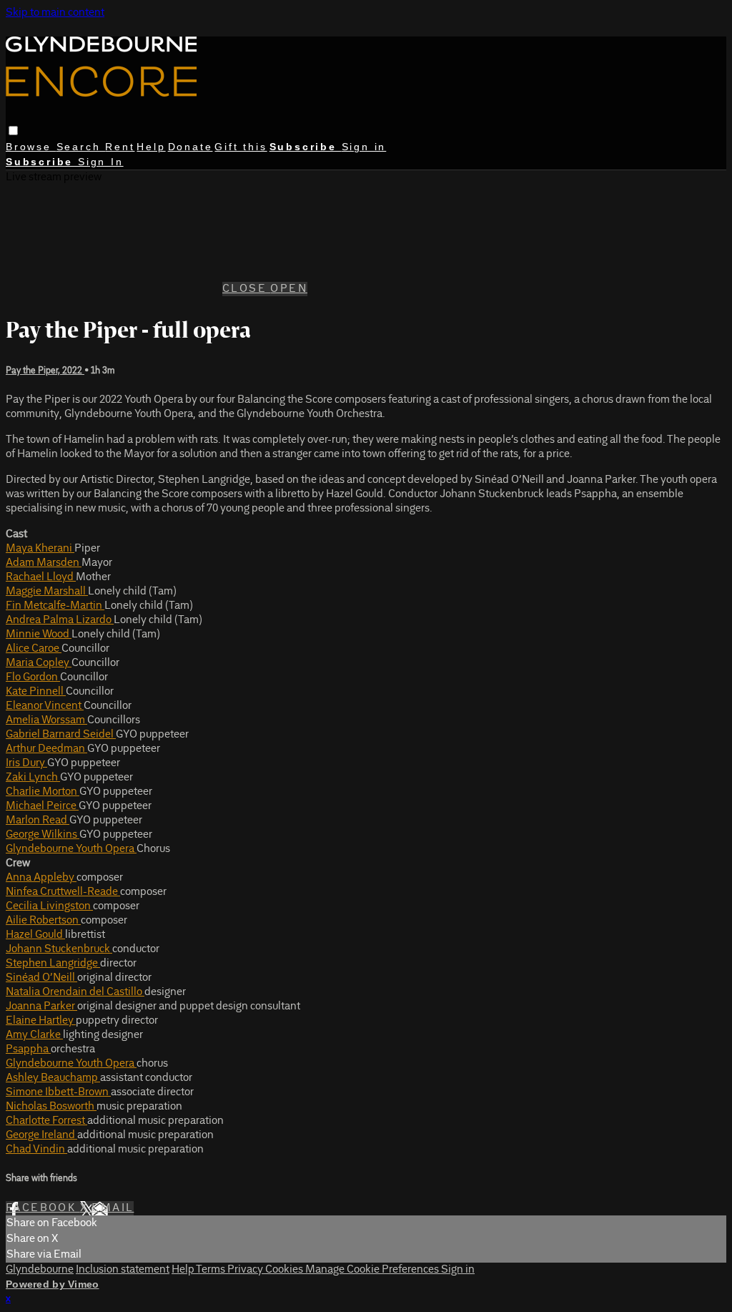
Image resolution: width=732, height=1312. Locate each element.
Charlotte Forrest (46, 1121)
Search (81, 146)
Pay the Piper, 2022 (45, 371)
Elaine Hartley (41, 1021)
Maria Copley (38, 663)
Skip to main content (55, 13)
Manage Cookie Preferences (373, 1270)
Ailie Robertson (43, 921)
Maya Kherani (40, 549)
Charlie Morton (42, 792)
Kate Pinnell (36, 692)
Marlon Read (37, 820)
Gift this (240, 146)
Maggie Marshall (47, 591)
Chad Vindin (36, 1149)
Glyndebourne (40, 1270)
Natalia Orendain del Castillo (75, 992)
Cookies (285, 1270)
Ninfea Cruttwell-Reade (63, 892)
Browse (31, 146)
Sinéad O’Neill (41, 978)
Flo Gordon (33, 677)
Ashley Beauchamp (53, 1078)
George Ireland (41, 1135)
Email (113, 1208)
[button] (13, 130)
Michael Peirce (42, 806)
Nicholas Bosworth (51, 1107)
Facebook (43, 1208)
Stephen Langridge (53, 963)
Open (288, 289)
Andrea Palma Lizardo (60, 620)
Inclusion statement (122, 1270)
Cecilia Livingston (49, 906)
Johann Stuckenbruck (59, 949)
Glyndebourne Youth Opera (71, 849)
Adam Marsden (43, 563)
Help (151, 146)
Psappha (28, 1049)
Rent (119, 146)
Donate (190, 146)
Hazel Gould (35, 935)
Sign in (364, 146)
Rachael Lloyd (41, 577)
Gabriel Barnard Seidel (61, 735)
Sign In (101, 161)
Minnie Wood (38, 634)
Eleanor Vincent (45, 706)
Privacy (246, 1270)
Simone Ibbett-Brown (58, 1092)
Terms (211, 1270)
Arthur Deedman (46, 749)
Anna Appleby (41, 878)
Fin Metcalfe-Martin (55, 606)
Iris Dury (26, 763)
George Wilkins (42, 835)
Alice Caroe (33, 649)
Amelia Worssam (46, 720)
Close (246, 289)
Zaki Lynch (33, 777)
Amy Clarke (34, 1035)
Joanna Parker (41, 1006)
